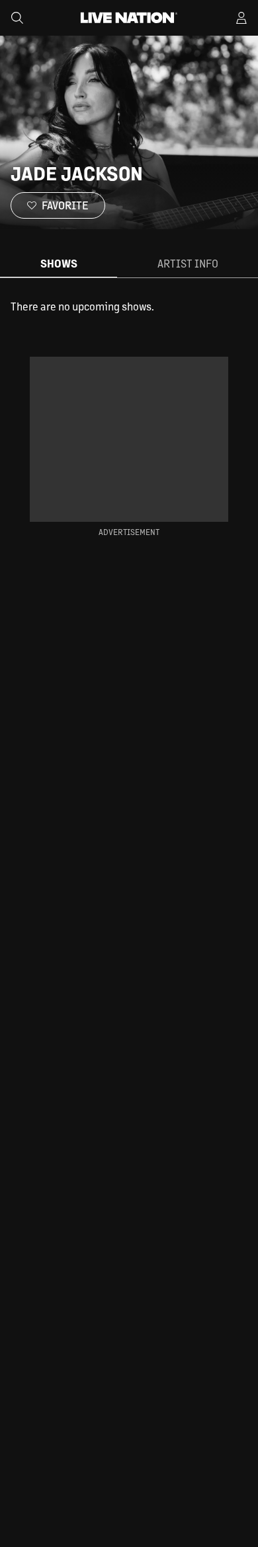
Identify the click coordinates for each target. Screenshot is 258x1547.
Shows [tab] (58, 263)
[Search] (17, 17)
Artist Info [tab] (187, 263)
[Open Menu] (241, 17)
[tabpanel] (129, 306)
